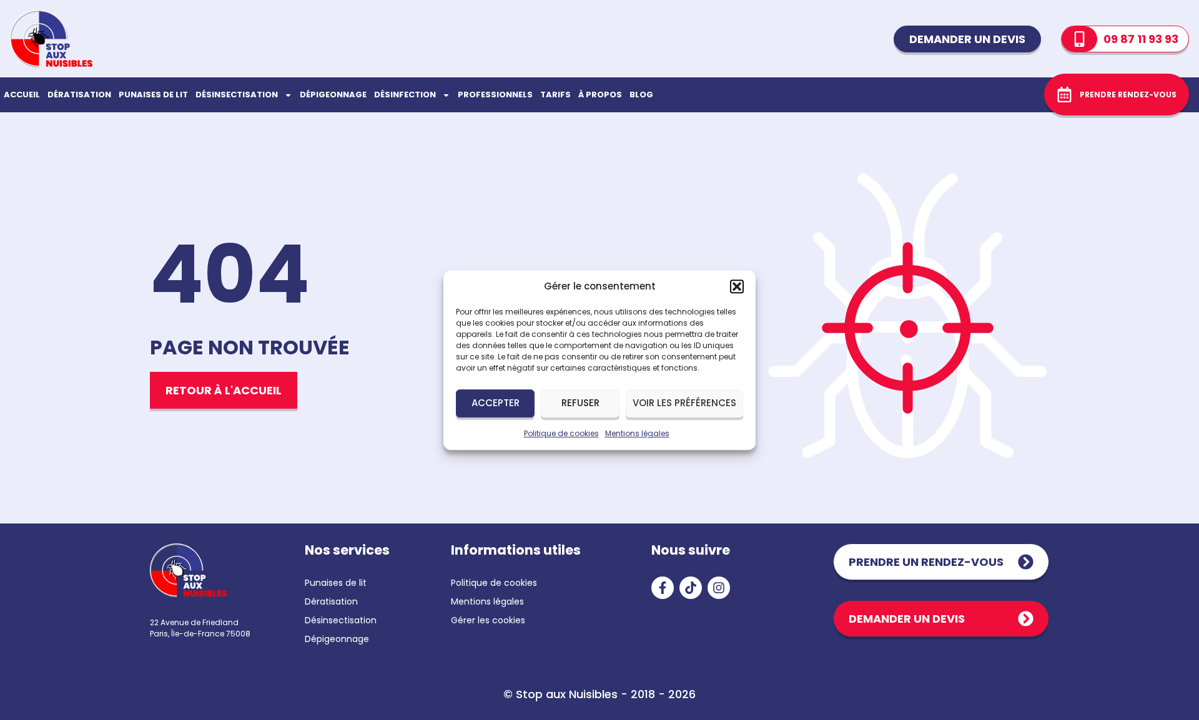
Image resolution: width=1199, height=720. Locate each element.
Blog (641, 94)
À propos (600, 94)
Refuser (580, 402)
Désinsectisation (236, 94)
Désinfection (405, 94)
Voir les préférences (684, 402)
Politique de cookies (561, 433)
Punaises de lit (153, 94)
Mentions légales (637, 433)
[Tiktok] (690, 587)
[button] (737, 287)
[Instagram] (719, 587)
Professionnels (495, 94)
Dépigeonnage (333, 94)
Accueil (22, 94)
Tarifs (555, 94)
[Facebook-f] (662, 587)
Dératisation (79, 94)
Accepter (495, 402)
